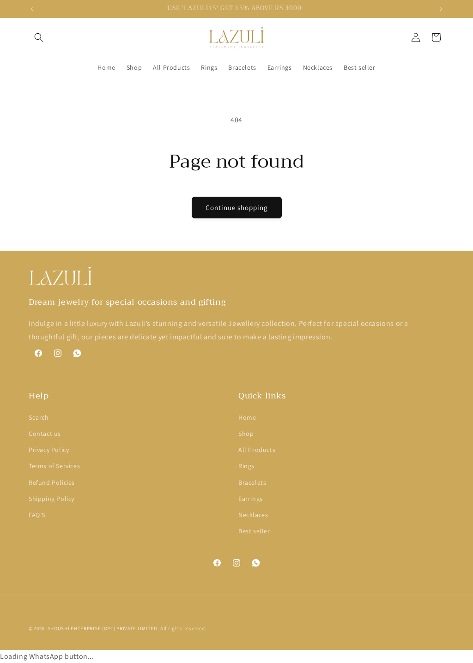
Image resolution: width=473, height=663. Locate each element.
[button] (39, 37)
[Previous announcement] (32, 9)
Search (39, 417)
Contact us (45, 433)
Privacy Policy (49, 450)
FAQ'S (37, 515)
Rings (246, 466)
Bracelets (252, 482)
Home (247, 417)
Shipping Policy (51, 498)
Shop (246, 433)
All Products (256, 450)
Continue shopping (237, 207)
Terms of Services (54, 466)
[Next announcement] (441, 9)
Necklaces (253, 515)
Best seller (254, 531)
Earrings (250, 498)
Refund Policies (52, 482)
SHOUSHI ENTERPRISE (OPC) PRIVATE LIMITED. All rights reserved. (127, 628)
